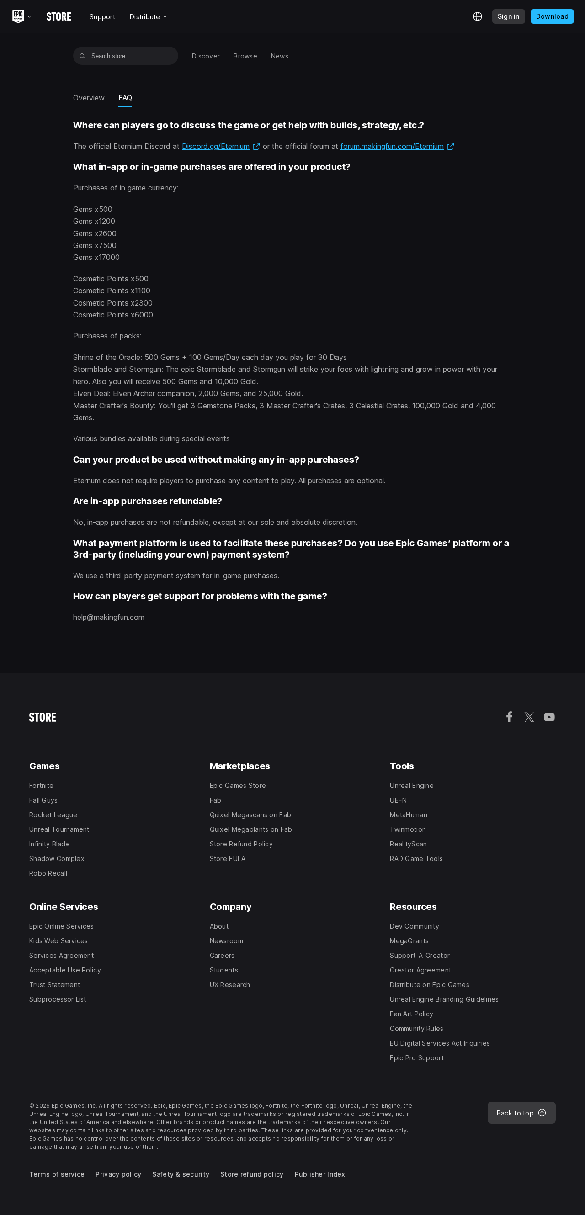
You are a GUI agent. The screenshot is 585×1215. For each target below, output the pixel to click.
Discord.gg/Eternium (221, 146)
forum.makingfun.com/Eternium (397, 146)
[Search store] (82, 56)
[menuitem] (205, 56)
